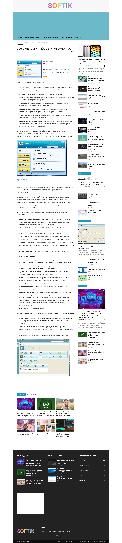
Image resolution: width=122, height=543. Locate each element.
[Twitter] (22, 55)
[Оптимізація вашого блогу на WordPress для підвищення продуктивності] (82, 261)
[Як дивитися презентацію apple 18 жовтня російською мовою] (82, 121)
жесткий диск (46, 38)
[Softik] (61, 5)
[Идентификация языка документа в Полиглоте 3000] (82, 97)
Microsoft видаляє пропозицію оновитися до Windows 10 (64, 470)
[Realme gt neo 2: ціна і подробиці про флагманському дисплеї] (82, 130)
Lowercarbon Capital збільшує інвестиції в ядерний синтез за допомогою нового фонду (64, 413)
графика (55, 38)
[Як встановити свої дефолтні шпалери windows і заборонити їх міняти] (82, 89)
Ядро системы (22, 179)
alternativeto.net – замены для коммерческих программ (90, 183)
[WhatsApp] (29, 55)
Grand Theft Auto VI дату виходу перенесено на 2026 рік (96, 352)
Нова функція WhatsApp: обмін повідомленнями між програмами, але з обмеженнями (45, 413)
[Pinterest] (26, 55)
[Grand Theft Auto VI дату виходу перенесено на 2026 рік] (26, 425)
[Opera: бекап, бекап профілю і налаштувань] (82, 213)
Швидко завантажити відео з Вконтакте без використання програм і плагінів (65, 461)
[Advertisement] (61, 23)
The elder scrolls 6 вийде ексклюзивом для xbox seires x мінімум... (96, 164)
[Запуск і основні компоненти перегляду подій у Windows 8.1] (52, 479)
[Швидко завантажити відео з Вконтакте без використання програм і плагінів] (52, 462)
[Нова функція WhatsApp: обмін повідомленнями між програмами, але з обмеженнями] (46, 404)
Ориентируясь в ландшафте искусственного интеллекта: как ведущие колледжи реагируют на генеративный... (90, 314)
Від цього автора (32, 394)
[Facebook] (18, 55)
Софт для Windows (100, 541)
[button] (103, 38)
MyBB (38, 38)
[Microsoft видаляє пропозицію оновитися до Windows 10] (52, 470)
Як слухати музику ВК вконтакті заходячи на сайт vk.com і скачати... (96, 156)
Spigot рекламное (85, 246)
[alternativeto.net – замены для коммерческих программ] (91, 178)
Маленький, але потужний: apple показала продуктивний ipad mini (91, 61)
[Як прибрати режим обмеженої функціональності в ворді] (82, 204)
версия (38, 187)
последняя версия (55, 70)
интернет (69, 38)
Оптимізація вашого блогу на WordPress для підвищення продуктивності (96, 261)
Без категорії (25, 42)
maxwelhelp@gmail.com (57, 535)
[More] (33, 55)
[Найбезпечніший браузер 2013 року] (82, 113)
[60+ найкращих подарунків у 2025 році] (46, 425)
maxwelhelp (81, 65)
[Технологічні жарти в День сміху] (82, 278)
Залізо (70, 541)
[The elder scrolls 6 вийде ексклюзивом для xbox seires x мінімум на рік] (82, 165)
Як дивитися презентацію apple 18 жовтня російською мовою (96, 121)
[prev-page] (18, 441)
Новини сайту (91, 541)
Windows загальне (62, 541)
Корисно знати (82, 541)
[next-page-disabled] (20, 441)
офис (62, 38)
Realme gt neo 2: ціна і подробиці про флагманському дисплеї (95, 129)
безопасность (29, 38)
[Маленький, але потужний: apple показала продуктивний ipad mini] (91, 50)
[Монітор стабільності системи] (82, 105)
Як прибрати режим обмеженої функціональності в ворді (96, 204)
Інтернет (75, 541)
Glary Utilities (48, 61)
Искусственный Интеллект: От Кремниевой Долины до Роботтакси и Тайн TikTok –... (96, 137)
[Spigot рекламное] (91, 234)
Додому (18, 42)
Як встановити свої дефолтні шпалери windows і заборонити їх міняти (96, 88)
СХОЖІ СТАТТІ (21, 394)
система (20, 38)
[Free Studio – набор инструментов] (82, 196)
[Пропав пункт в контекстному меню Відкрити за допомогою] (82, 270)
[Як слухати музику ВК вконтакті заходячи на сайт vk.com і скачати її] (82, 157)
